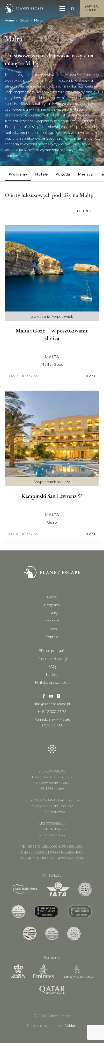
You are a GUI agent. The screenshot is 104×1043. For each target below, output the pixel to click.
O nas (52, 628)
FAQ (52, 666)
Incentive (52, 620)
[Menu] (62, 8)
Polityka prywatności (52, 682)
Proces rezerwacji (52, 658)
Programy (52, 605)
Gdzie (24, 20)
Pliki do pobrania (52, 650)
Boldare (71, 1025)
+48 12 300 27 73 (52, 711)
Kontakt (52, 636)
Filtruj (84, 211)
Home (9, 20)
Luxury (52, 612)
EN (73, 9)
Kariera (52, 674)
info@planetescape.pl (52, 703)
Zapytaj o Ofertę (92, 8)
